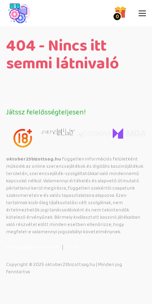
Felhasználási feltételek (32, 247)
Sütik (72, 247)
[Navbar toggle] (142, 13)
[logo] (46, 13)
